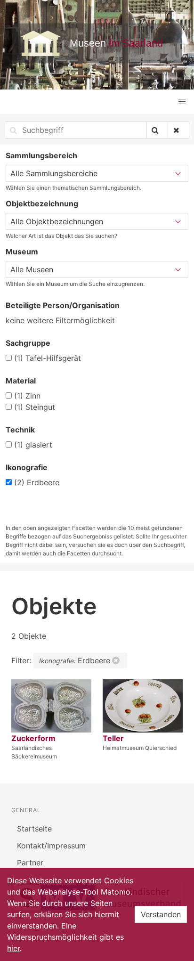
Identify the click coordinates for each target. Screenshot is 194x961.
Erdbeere (36, 482)
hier (13, 948)
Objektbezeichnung (42, 203)
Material (21, 380)
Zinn (27, 395)
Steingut (34, 407)
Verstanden (161, 914)
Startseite (34, 828)
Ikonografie (27, 467)
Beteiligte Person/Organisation (63, 305)
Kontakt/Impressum (51, 845)
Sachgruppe (28, 343)
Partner (30, 862)
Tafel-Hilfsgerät (47, 358)
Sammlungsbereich (41, 155)
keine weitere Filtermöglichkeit (60, 320)
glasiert (33, 444)
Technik (20, 429)
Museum (22, 251)
